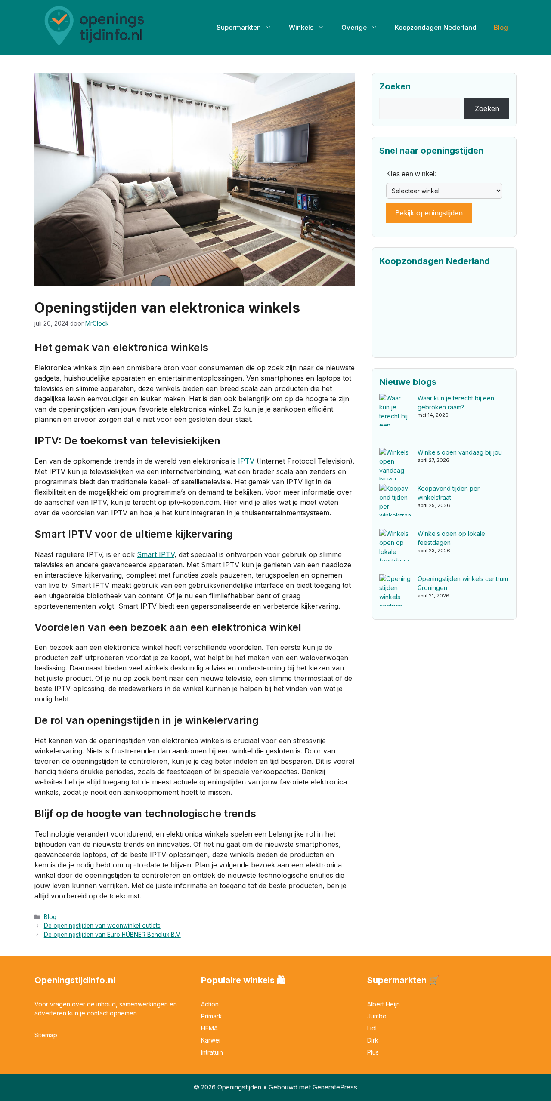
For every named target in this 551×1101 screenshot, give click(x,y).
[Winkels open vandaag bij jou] (395, 466)
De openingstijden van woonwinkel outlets (102, 925)
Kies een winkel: (411, 174)
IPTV (246, 461)
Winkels (301, 27)
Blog (501, 27)
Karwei (210, 1040)
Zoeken (487, 108)
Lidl (372, 1028)
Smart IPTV (155, 554)
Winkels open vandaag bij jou (460, 452)
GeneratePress (335, 1087)
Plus (373, 1052)
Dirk (372, 1040)
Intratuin (212, 1052)
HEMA (209, 1028)
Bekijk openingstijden (429, 213)
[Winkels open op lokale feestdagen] (395, 551)
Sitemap (45, 1035)
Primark (211, 1016)
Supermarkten (239, 27)
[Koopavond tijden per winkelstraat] (395, 506)
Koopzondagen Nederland (436, 27)
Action (210, 1004)
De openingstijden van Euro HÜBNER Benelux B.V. (112, 934)
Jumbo (377, 1016)
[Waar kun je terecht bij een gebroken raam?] (395, 421)
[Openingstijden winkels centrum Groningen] (395, 596)
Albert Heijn (383, 1004)
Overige (354, 27)
